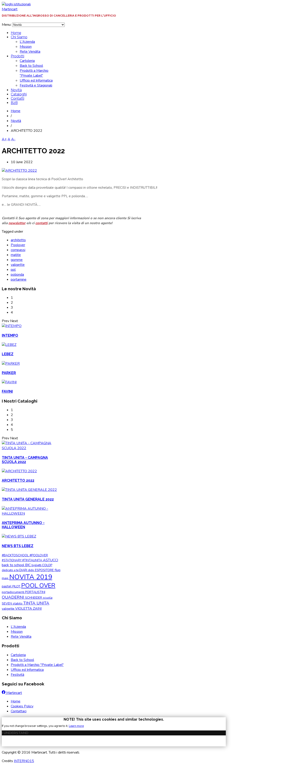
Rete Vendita (30, 51)
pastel (7, 586)
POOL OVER (38, 585)
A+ (4, 139)
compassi (18, 249)
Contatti (17, 98)
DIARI (23, 570)
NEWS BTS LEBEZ (17, 546)
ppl (13, 269)
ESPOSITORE (45, 570)
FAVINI (7, 391)
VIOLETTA (24, 608)
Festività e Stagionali (36, 85)
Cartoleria (27, 60)
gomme (17, 259)
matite (16, 254)
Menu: (7, 24)
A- (13, 139)
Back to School (31, 65)
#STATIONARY (12, 560)
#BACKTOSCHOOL (16, 555)
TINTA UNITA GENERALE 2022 (28, 499)
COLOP (47, 565)
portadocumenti (13, 592)
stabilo (18, 603)
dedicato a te (10, 570)
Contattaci (18, 711)
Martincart (9, 9)
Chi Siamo (19, 37)
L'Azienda (27, 41)
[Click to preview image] (19, 170)
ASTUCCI (50, 560)
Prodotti (17, 56)
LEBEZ (7, 354)
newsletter (17, 223)
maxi (5, 578)
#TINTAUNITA (32, 560)
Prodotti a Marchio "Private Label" (34, 73)
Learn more (76, 726)
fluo (57, 570)
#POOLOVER (39, 555)
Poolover (18, 245)
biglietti (37, 565)
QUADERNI (13, 597)
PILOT (16, 586)
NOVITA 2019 (30, 576)
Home (16, 33)
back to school (13, 565)
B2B (14, 103)
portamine (18, 279)
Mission (26, 46)
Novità (16, 90)
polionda (17, 274)
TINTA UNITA (36, 603)
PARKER (9, 373)
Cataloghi (19, 94)
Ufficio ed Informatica (36, 80)
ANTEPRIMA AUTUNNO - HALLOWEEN (23, 525)
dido (31, 570)
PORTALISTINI (35, 592)
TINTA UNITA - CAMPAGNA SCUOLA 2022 (25, 459)
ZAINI (37, 608)
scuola (47, 598)
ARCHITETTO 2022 (18, 480)
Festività (17, 674)
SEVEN (7, 603)
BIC (28, 565)
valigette (18, 264)
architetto (18, 240)
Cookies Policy (22, 706)
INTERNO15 (24, 760)
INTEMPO (10, 335)
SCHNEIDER (34, 598)
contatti (41, 223)
